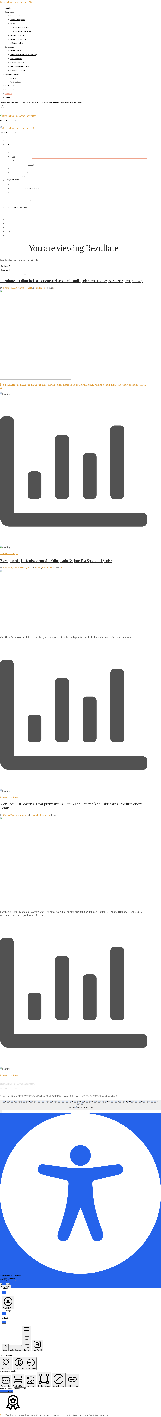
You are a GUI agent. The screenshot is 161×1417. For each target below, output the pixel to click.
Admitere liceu (15, 82)
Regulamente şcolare (18, 70)
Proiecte (13, 23)
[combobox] (80, 1105)
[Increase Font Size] (4, 1283)
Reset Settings (6, 1391)
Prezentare (9, 12)
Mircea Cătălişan (10, 287)
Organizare (9, 47)
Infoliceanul (9, 86)
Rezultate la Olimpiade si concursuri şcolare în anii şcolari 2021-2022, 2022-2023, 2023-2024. (71, 280)
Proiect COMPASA (22, 27)
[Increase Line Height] (4, 1313)
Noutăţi (8, 8)
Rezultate (8, 94)
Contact (8, 97)
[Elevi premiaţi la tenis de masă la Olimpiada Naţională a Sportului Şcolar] (68, 631)
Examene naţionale (12, 74)
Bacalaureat (14, 78)
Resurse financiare (17, 62)
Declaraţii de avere (17, 35)
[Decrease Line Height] (4, 1322)
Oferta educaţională (17, 20)
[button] (1, 1111)
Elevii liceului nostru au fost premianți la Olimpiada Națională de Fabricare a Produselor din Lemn (71, 806)
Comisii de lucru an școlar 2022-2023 (23, 55)
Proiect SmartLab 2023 (23, 31)
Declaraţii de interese (18, 39)
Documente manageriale (19, 66)
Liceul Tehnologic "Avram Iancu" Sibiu (17, 2)
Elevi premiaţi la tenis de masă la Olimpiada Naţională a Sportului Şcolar (56, 560)
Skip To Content (7, 1388)
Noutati (37, 567)
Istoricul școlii (15, 16)
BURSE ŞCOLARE (16, 51)
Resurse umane (16, 58)
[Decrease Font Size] (4, 1292)
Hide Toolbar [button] (5, 1287)
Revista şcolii (9, 90)
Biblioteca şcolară (16, 43)
